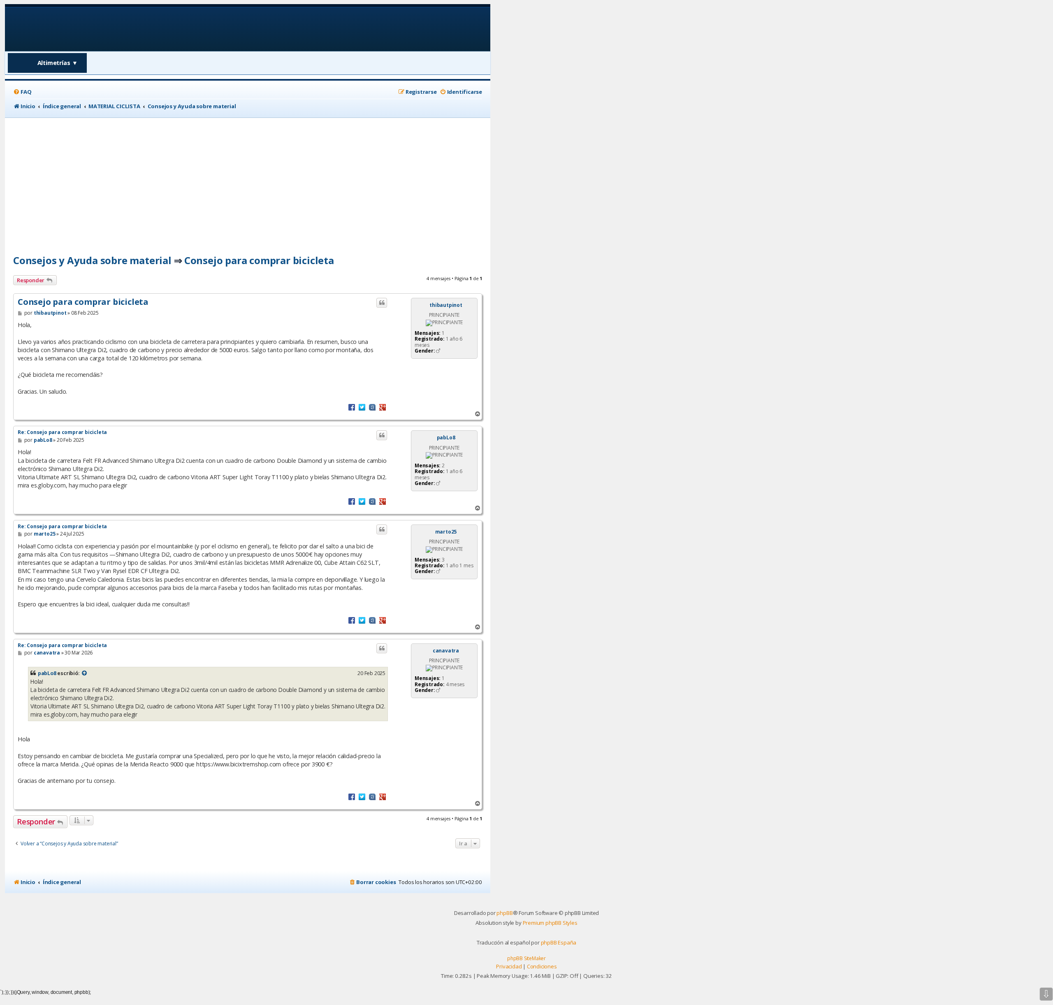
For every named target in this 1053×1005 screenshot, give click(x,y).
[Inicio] (66, 28)
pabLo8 (446, 438)
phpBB (504, 913)
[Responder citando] (381, 303)
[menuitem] (22, 92)
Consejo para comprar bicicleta (259, 260)
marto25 (446, 532)
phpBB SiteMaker (526, 958)
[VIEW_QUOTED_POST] (84, 673)
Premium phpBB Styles (550, 922)
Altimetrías (57, 63)
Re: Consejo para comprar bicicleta (62, 432)
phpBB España (559, 942)
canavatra (446, 651)
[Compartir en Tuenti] (372, 407)
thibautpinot (445, 305)
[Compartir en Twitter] (361, 407)
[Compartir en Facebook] (351, 407)
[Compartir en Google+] (382, 407)
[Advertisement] (247, 179)
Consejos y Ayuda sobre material (92, 260)
